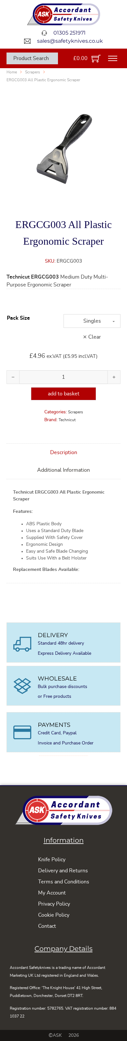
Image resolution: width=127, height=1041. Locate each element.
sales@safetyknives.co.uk (70, 41)
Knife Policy (51, 859)
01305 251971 (69, 33)
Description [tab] (63, 452)
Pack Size (18, 318)
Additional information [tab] (63, 470)
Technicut (67, 420)
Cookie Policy (53, 915)
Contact (47, 926)
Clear (94, 337)
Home (12, 72)
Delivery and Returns (63, 870)
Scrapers (32, 72)
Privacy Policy (54, 904)
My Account (52, 893)
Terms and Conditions (63, 881)
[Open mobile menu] (112, 58)
